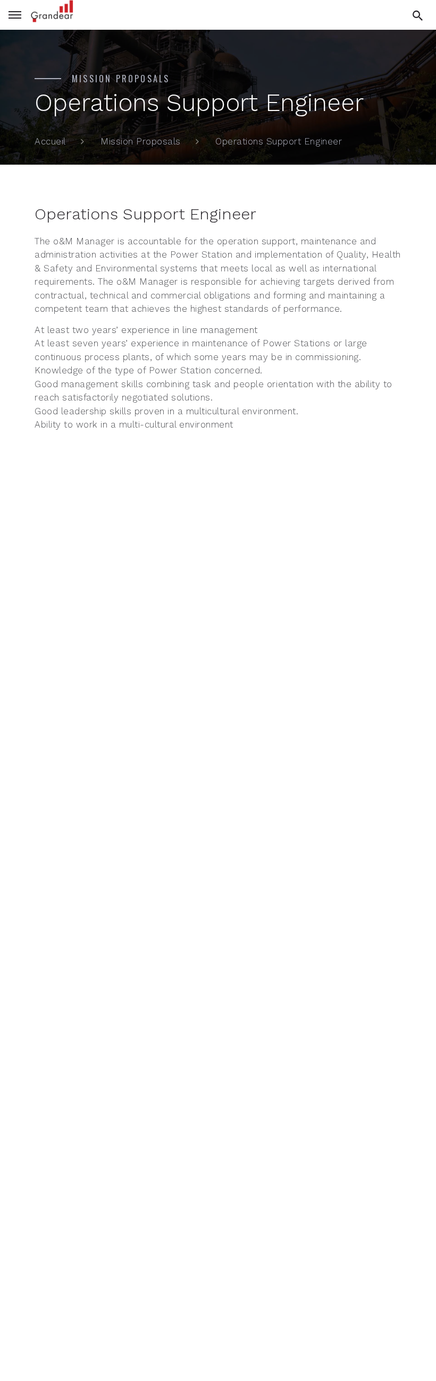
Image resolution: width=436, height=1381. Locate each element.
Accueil (50, 141)
